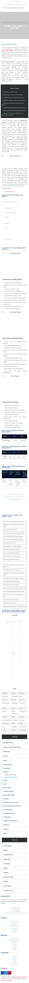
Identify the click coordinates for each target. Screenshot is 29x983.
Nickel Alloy (6, 752)
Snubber (5, 873)
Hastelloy (6, 825)
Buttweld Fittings (8, 795)
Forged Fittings (8, 791)
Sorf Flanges (7, 886)
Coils (5, 784)
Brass (5, 834)
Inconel (5, 756)
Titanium (6, 829)
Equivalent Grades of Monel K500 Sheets (14, 100)
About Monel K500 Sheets (10, 92)
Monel (5, 761)
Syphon (5, 868)
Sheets (5, 772)
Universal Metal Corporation (20, 977)
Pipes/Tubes (7, 765)
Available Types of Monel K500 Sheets (13, 98)
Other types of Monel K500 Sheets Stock (14, 110)
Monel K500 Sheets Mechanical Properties (14, 108)
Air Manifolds (7, 810)
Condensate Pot (8, 855)
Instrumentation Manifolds (12, 806)
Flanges (6, 799)
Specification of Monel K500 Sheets (13, 95)
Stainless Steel (8, 743)
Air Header (6, 864)
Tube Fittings (7, 846)
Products (4, 918)
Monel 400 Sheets (10, 191)
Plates (5, 780)
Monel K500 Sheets (11, 777)
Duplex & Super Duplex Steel (12, 747)
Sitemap (10, 980)
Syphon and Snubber (10, 821)
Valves (5, 850)
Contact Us (14, 508)
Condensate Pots (9, 813)
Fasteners (6, 768)
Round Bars (7, 788)
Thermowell (7, 817)
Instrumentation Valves (11, 802)
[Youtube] (9, 973)
